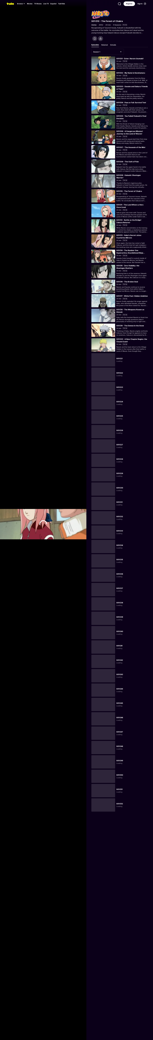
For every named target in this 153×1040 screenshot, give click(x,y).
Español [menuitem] (53, 4)
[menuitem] (21, 3)
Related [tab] (104, 45)
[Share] (100, 38)
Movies (29, 4)
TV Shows (38, 4)
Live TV (46, 4)
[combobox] (107, 52)
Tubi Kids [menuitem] (61, 4)
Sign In (139, 4)
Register (129, 4)
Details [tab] (113, 45)
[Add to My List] (94, 38)
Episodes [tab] (95, 45)
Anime (93, 25)
